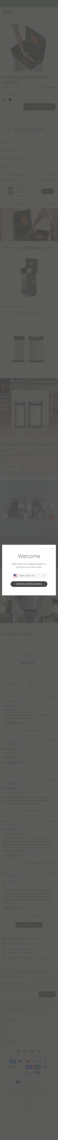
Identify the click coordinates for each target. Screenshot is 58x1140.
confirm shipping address (29, 584)
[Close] (52, 549)
